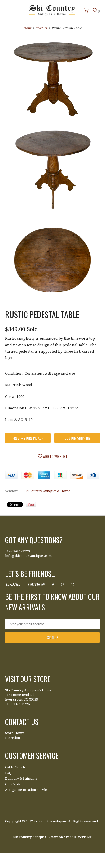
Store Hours (14, 733)
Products (41, 28)
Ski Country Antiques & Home (47, 491)
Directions (13, 738)
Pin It (31, 504)
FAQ (8, 773)
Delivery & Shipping (21, 778)
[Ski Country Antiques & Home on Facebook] (53, 584)
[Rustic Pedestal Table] (52, 80)
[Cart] (86, 10)
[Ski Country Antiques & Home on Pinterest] (62, 584)
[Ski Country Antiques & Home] (52, 15)
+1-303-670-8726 (17, 551)
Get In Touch (15, 767)
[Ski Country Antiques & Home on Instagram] (72, 584)
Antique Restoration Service (26, 790)
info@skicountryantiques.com (28, 556)
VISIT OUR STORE (27, 679)
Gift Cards (12, 784)
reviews (84, 837)
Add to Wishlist (54, 456)
